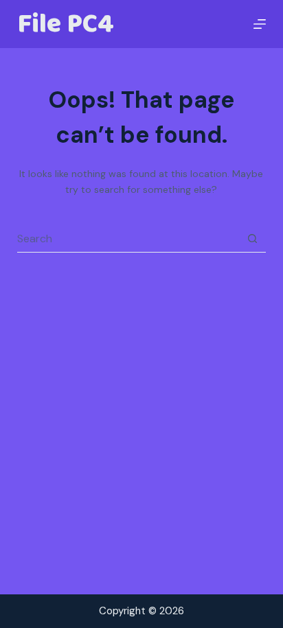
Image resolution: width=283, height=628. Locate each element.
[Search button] (252, 239)
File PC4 (65, 24)
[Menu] (259, 24)
